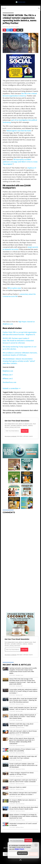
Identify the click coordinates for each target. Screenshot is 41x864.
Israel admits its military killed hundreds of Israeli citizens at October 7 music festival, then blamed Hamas (22, 716)
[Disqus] (20, 538)
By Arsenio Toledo (20, 769)
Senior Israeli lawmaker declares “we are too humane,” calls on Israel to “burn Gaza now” (23, 708)
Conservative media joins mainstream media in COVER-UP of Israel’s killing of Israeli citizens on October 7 (23, 691)
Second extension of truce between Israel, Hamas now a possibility (22, 750)
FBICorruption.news (14, 288)
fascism (32, 397)
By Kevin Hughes (20, 704)
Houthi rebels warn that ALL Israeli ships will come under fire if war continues (23, 757)
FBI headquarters (20, 399)
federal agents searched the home (19, 131)
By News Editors (20, 789)
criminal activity (16, 394)
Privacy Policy (19, 849)
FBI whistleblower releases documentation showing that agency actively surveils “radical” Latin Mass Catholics (19, 361)
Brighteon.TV (31, 168)
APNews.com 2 (8, 378)
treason (19, 406)
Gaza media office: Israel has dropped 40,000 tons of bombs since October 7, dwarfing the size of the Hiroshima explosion (23, 700)
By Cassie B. (19, 760)
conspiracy (29, 392)
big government (19, 392)
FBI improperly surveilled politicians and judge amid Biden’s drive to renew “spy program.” (20, 162)
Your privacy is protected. (10, 436)
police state (34, 404)
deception (26, 394)
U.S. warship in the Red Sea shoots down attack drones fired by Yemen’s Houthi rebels (23, 808)
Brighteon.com (8, 371)
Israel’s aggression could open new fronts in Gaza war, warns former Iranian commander (23, 780)
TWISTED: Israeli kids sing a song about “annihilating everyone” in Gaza (21, 724)
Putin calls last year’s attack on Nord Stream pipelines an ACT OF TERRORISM (23, 732)
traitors (12, 406)
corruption (6, 394)
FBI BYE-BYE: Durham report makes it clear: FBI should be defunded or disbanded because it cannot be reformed (18, 340)
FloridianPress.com (9, 382)
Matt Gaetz (12, 404)
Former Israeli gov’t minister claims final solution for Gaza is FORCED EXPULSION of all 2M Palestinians (23, 765)
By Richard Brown (20, 745)
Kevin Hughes (15, 26)
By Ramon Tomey (20, 727)
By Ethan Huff (19, 686)
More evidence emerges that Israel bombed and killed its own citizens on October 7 (22, 793)
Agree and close (22, 853)
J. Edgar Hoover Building (22, 401)
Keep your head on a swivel (17, 787)
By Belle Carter (19, 675)
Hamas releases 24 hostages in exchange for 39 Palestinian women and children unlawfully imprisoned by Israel (23, 816)
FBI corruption (8, 399)
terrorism (6, 406)
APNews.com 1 (8, 375)
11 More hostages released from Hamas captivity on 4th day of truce (21, 773)
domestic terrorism (14, 397)
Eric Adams (25, 397)
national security (23, 404)
